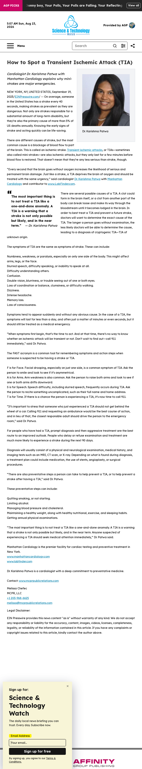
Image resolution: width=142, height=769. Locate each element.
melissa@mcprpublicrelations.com (29, 603)
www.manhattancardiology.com (28, 556)
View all (133, 5)
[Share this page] (132, 45)
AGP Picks (11, 5)
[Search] (115, 46)
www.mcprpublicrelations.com (39, 580)
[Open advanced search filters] (123, 46)
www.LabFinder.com (61, 184)
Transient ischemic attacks (84, 150)
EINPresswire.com (27, 96)
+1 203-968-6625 (18, 598)
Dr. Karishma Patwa (87, 179)
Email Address (20, 736)
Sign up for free (37, 751)
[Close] (67, 686)
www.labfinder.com (19, 561)
